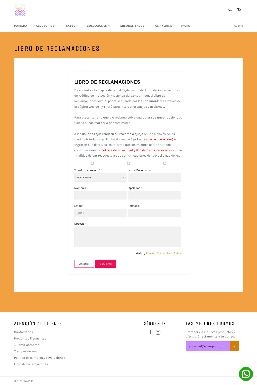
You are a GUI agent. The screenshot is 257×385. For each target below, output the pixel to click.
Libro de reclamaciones (31, 364)
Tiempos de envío (27, 351)
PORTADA (20, 25)
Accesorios (45, 25)
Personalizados (132, 25)
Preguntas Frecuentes (30, 338)
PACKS (185, 25)
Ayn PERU (28, 380)
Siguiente (106, 263)
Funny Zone (162, 25)
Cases (71, 25)
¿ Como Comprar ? (27, 345)
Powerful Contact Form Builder (164, 253)
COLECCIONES (97, 25)
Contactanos (23, 332)
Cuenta (238, 25)
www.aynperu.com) (159, 139)
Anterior (84, 263)
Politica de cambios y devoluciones (39, 358)
